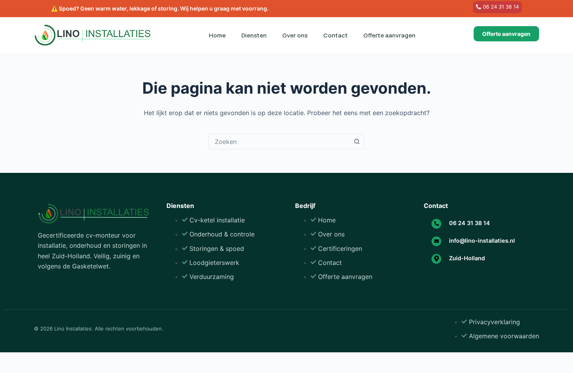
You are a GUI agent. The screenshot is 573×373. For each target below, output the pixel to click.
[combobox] (279, 141)
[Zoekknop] (356, 141)
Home (217, 35)
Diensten (254, 35)
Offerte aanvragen (389, 35)
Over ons (295, 35)
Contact (335, 35)
